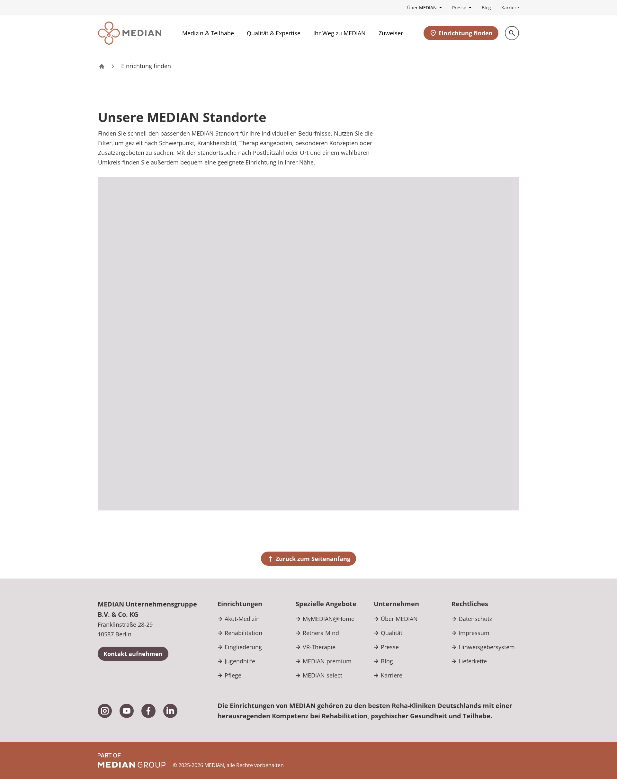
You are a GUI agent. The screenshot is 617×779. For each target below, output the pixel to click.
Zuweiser (391, 33)
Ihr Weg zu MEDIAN (339, 33)
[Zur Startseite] (129, 33)
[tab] (477, 203)
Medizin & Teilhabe (208, 33)
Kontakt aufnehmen (133, 654)
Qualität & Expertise (273, 33)
